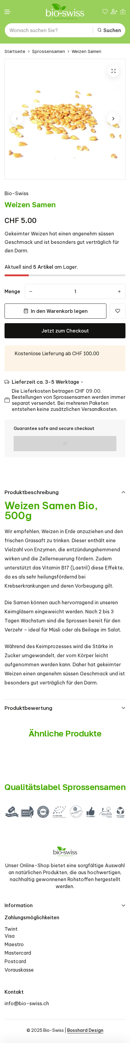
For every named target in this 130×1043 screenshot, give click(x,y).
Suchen (112, 30)
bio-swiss (16, 193)
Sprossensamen (48, 51)
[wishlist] (105, 11)
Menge (12, 291)
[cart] (122, 11)
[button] (8, 12)
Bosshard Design (85, 1030)
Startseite (15, 51)
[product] (113, 71)
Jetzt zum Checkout (65, 331)
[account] (114, 11)
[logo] (64, 11)
